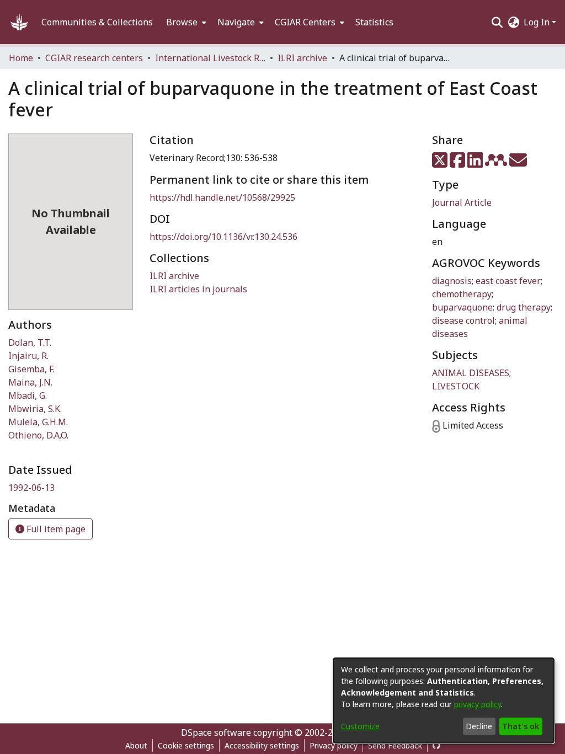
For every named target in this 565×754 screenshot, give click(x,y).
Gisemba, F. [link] (31, 369)
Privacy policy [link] (334, 745)
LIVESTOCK (455, 386)
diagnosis (452, 281)
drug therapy (524, 307)
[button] (19, 22)
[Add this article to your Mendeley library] (497, 163)
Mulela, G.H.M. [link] (38, 422)
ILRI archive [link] (302, 58)
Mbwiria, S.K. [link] (35, 409)
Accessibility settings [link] (262, 745)
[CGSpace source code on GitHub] (436, 745)
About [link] (136, 745)
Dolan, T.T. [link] (29, 342)
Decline (479, 726)
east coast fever (508, 281)
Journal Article (462, 202)
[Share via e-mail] (518, 163)
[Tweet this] (441, 163)
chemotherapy (462, 294)
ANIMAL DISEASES (470, 373)
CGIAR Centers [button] (305, 22)
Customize (360, 726)
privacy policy (477, 704)
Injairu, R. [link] (28, 356)
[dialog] (443, 700)
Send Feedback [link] (395, 745)
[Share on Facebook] (458, 163)
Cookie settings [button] (186, 745)
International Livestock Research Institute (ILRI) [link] (210, 58)
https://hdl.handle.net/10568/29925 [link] (222, 197)
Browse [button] (182, 22)
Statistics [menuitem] (374, 22)
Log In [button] (538, 22)
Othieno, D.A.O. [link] (38, 435)
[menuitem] (185, 22)
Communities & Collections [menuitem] (97, 22)
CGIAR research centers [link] (94, 58)
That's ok (520, 726)
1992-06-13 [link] (31, 488)
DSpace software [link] (216, 732)
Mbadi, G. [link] (27, 395)
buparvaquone (462, 307)
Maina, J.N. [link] (30, 382)
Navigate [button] (236, 22)
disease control (463, 320)
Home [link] (21, 58)
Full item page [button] (55, 529)
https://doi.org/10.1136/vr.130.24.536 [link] (223, 237)
